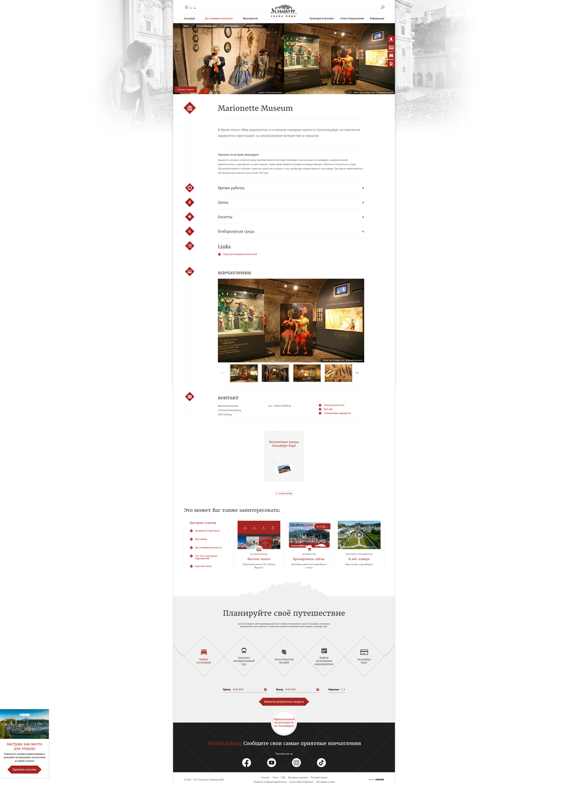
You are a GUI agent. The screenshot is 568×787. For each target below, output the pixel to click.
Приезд (227, 689)
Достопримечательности (206, 25)
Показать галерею (186, 89)
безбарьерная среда (236, 231)
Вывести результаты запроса (284, 701)
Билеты (225, 217)
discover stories (258, 559)
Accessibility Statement (301, 781)
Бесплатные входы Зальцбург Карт (284, 444)
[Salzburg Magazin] (391, 47)
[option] (291, 320)
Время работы (231, 188)
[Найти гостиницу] (391, 55)
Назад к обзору (285, 493)
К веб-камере (359, 559)
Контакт (265, 777)
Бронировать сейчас (309, 559)
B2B (283, 777)
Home (186, 25)
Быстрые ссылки (203, 523)
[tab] (204, 657)
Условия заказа (319, 777)
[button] (337, 689)
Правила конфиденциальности (270, 781)
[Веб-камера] (391, 63)
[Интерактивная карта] (391, 39)
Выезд (279, 689)
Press (275, 777)
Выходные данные (298, 777)
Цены (223, 202)
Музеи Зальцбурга (232, 25)
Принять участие (24, 769)
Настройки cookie (325, 781)
